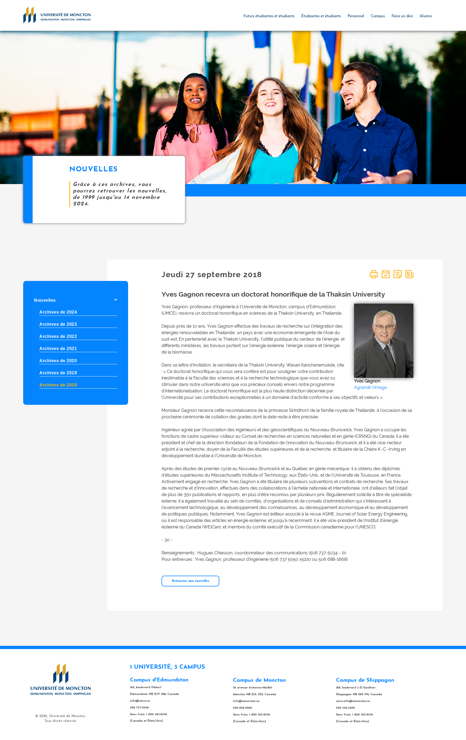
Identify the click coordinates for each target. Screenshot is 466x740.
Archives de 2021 (58, 348)
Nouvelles (45, 300)
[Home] (57, 14)
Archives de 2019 (58, 373)
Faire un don (402, 16)
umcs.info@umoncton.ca (353, 701)
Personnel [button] (356, 16)
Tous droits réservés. (60, 721)
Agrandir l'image (370, 387)
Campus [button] (378, 16)
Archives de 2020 (58, 360)
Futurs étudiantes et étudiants (269, 16)
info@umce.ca (140, 701)
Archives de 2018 (58, 385)
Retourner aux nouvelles (190, 581)
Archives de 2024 (58, 312)
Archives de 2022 (58, 336)
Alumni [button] (426, 16)
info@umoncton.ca (246, 701)
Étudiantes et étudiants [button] (321, 16)
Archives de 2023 (58, 324)
